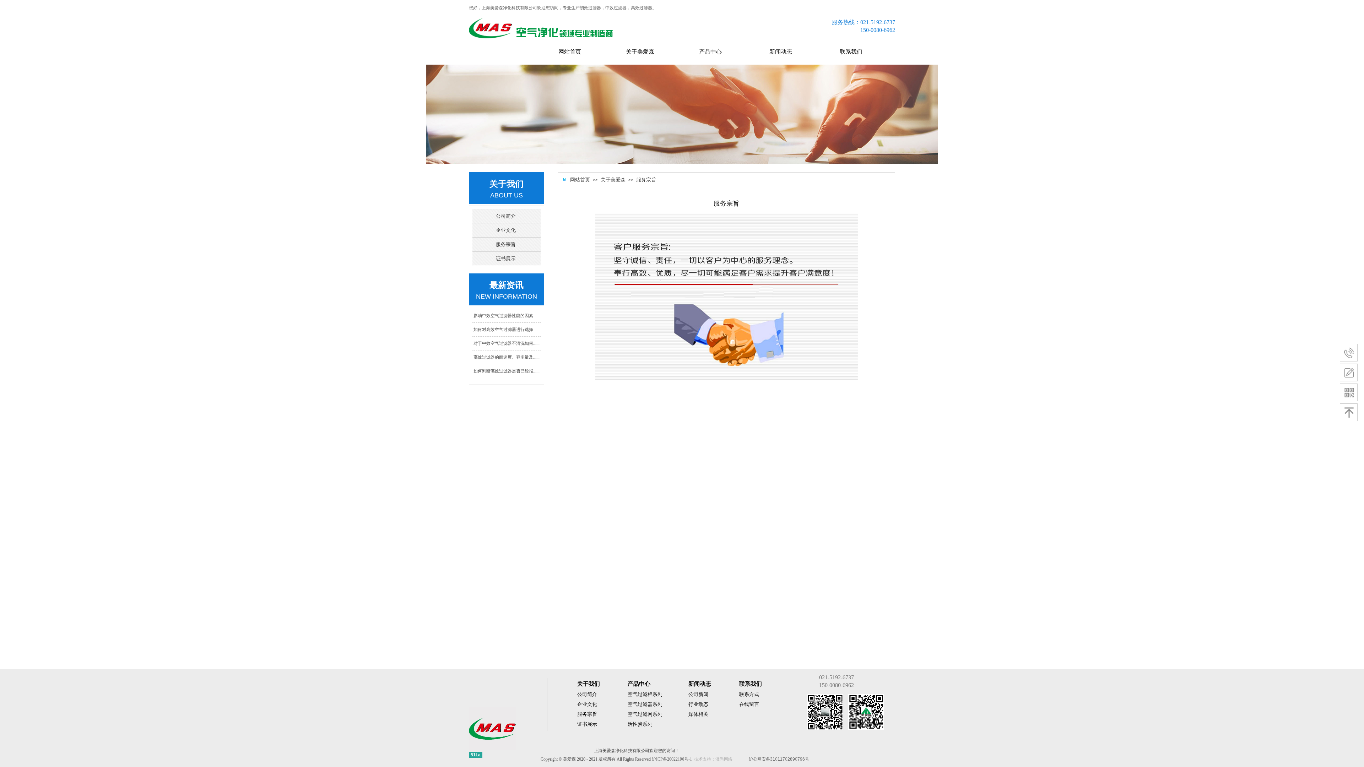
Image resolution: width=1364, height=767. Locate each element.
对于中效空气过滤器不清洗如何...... (506, 343)
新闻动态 (780, 52)
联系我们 (851, 52)
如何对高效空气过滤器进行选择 (503, 329)
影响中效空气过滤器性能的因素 (503, 315)
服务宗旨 (646, 180)
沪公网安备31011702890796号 (779, 759)
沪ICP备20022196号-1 (672, 759)
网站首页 (569, 52)
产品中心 (710, 52)
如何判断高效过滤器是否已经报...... (506, 371)
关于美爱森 (640, 52)
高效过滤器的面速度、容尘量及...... (506, 357)
